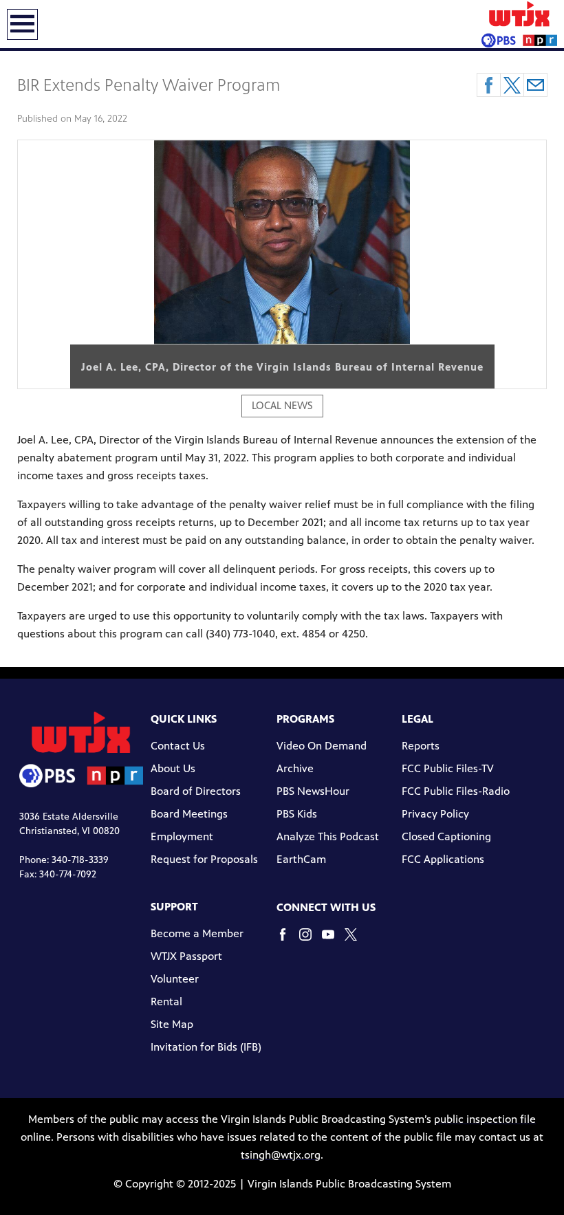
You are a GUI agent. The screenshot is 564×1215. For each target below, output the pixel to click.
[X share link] (512, 85)
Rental (166, 1001)
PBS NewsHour (312, 791)
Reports (421, 745)
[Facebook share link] (489, 85)
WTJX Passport (186, 956)
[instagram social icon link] (310, 941)
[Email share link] (535, 85)
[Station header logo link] (519, 24)
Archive (295, 768)
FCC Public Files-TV (448, 768)
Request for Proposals (204, 859)
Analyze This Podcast (327, 836)
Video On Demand (321, 745)
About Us (173, 768)
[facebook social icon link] (287, 941)
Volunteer (175, 978)
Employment (182, 836)
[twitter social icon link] (356, 941)
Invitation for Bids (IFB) (206, 1046)
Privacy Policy (435, 813)
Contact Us (178, 745)
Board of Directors (196, 791)
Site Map (172, 1024)
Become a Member (197, 933)
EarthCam (301, 859)
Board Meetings (189, 813)
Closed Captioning (446, 836)
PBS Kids (296, 813)
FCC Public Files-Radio (456, 791)
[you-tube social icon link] (333, 941)
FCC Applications (443, 859)
